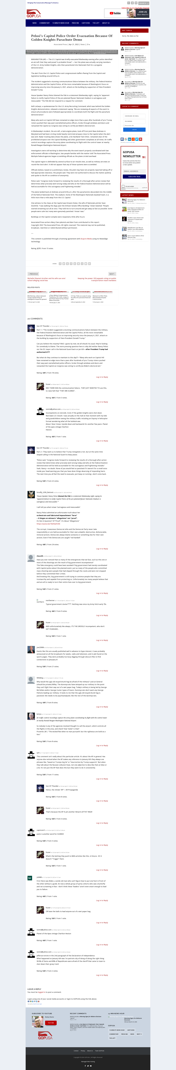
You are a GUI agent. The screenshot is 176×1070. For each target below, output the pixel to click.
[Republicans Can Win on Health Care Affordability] (124, 229)
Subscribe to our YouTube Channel (135, 8)
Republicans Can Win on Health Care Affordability (136, 228)
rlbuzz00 (40, 556)
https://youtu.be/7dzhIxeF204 (48, 524)
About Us (106, 23)
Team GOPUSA (99, 1051)
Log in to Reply (102, 377)
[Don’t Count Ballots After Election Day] (124, 237)
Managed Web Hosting (88, 1061)
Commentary (44, 23)
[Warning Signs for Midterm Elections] (124, 201)
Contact (76, 1051)
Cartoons (86, 23)
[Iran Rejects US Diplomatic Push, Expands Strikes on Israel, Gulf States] (124, 209)
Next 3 (139, 1034)
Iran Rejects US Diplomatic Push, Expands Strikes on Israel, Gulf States (135, 57)
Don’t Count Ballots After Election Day (136, 236)
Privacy (83, 1051)
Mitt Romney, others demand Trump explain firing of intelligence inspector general (37, 297)
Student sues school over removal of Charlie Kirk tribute (136, 219)
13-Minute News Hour (60, 23)
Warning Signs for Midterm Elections (135, 48)
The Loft (96, 23)
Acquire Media (86, 239)
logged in (41, 992)
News (35, 23)
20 (88, 44)
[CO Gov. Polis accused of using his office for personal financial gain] (81, 292)
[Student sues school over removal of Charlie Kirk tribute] (124, 219)
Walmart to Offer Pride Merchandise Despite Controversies (100, 297)
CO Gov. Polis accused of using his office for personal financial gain (81, 297)
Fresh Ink (75, 23)
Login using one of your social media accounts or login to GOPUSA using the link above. (62, 999)
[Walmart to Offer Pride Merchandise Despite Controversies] (103, 292)
